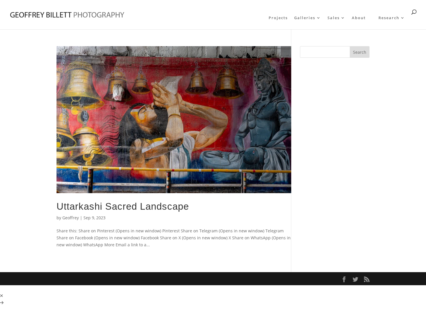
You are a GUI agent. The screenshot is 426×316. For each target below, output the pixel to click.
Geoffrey (70, 217)
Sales (333, 18)
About (359, 18)
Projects (278, 18)
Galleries (304, 18)
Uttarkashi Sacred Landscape (123, 206)
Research (388, 18)
